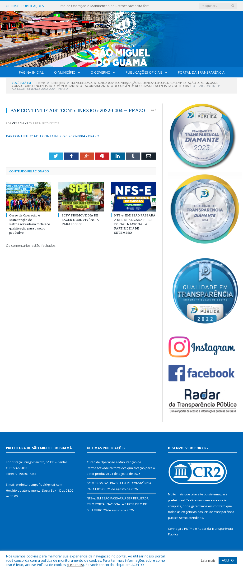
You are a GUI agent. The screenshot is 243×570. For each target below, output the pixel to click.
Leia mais (75, 564)
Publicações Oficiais (144, 72)
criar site (197, 494)
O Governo (100, 72)
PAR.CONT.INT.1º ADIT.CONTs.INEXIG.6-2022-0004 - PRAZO (52, 136)
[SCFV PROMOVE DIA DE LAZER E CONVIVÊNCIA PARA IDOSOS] (81, 196)
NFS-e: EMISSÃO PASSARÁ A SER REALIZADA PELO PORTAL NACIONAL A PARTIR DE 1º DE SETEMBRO (134, 224)
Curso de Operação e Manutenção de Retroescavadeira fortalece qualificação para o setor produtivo (29, 224)
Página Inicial (31, 72)
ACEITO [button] (228, 560)
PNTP (188, 528)
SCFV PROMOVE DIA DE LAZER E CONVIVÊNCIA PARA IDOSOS (105, 6)
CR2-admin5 (20, 123)
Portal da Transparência (201, 72)
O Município (64, 72)
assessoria (218, 500)
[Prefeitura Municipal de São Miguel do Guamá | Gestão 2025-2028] (121, 38)
